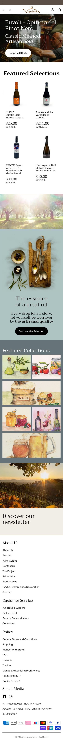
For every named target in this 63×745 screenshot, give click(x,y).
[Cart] (59, 9)
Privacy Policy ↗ (11, 675)
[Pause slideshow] (25, 59)
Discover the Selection (31, 331)
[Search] (10, 9)
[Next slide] (58, 38)
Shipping (7, 644)
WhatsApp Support (13, 607)
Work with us (9, 581)
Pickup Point (9, 613)
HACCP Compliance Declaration (20, 586)
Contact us (8, 565)
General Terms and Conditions (19, 639)
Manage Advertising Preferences (21, 670)
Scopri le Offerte (18, 52)
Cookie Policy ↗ (11, 681)
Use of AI (7, 660)
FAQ (4, 654)
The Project (9, 571)
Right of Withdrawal (13, 649)
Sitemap (7, 592)
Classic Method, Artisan (23, 39)
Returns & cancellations (16, 618)
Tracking (7, 665)
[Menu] (3, 9)
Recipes (7, 555)
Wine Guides (9, 560)
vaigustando (26, 737)
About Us (7, 550)
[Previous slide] (5, 38)
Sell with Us (8, 576)
